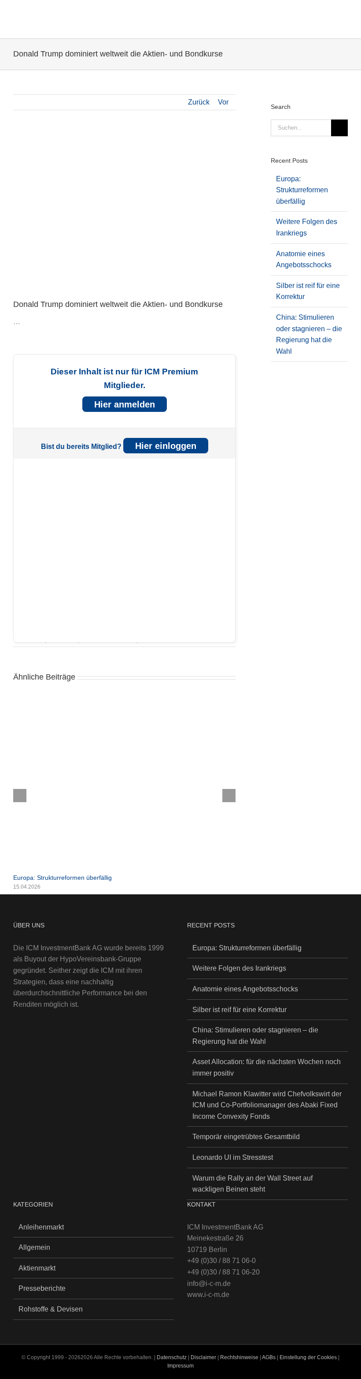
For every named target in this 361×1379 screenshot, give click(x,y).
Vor (223, 102)
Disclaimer (204, 1357)
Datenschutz (172, 1357)
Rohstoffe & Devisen (50, 1309)
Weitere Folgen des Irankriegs (239, 968)
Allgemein (34, 1247)
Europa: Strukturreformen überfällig (62, 877)
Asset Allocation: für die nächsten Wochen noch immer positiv (266, 1067)
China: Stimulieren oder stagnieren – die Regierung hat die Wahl (255, 1035)
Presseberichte (42, 1288)
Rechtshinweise (239, 1357)
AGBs (269, 1357)
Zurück (199, 102)
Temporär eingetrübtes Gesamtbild (246, 1136)
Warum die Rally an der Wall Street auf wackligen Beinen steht (252, 1183)
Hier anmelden (124, 404)
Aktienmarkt (36, 1268)
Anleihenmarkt (41, 1227)
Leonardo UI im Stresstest (232, 1157)
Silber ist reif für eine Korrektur (239, 1009)
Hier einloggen (165, 446)
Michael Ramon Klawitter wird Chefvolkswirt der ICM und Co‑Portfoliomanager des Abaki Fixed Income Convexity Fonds (267, 1105)
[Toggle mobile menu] (344, 15)
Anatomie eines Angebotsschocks (245, 989)
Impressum (180, 1366)
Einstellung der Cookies (308, 1357)
